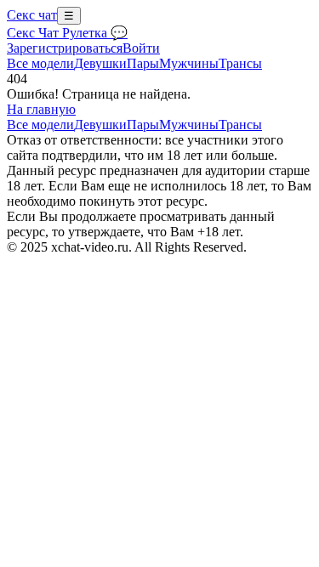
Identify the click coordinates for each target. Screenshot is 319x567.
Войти (141, 48)
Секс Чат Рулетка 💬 (67, 33)
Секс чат (32, 15)
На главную (41, 109)
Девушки (100, 63)
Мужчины (189, 63)
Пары (143, 63)
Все (40, 63)
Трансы (240, 63)
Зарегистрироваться (64, 48)
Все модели (40, 124)
